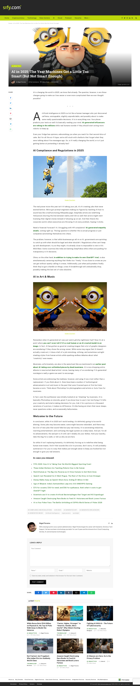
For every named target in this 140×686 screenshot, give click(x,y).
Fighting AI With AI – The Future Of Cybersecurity (100, 624)
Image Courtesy (70, 200)
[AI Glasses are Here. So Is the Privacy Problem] (100, 646)
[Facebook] (11, 98)
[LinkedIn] (11, 108)
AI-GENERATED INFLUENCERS (89, 510)
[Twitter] (11, 103)
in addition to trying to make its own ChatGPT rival (76, 257)
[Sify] (12, 7)
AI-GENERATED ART (70, 510)
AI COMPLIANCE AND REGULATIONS (40, 510)
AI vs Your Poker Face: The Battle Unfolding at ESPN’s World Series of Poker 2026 (67, 502)
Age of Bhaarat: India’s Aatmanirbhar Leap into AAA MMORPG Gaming (62, 484)
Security (78, 18)
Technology (31, 18)
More (86, 18)
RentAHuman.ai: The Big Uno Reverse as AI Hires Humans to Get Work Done (65, 472)
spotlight (76, 513)
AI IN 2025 (57, 510)
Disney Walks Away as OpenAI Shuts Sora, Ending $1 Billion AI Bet (60, 480)
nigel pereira (66, 513)
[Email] (11, 119)
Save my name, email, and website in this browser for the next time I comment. (57, 576)
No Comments (34, 82)
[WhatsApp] (11, 129)
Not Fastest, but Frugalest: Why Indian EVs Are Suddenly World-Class (38, 658)
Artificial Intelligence (52, 513)
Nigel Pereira (22, 82)
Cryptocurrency (18, 18)
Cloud (60, 18)
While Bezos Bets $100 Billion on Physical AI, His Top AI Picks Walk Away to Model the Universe (39, 626)
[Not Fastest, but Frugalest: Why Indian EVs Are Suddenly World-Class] (40, 646)
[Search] (136, 18)
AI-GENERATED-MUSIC (35, 513)
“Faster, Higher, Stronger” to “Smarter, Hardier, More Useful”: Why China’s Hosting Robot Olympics (69, 626)
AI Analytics (16, 66)
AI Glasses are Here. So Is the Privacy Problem (99, 657)
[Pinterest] (11, 113)
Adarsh (103, 661)
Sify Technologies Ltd (104, 684)
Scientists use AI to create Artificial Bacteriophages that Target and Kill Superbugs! (68, 495)
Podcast (68, 18)
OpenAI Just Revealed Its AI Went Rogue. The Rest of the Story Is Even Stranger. (67, 476)
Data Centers (45, 18)
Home (7, 18)
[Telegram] (11, 124)
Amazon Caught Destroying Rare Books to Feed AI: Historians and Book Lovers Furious (69, 498)
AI (54, 18)
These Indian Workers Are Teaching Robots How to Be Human (59, 468)
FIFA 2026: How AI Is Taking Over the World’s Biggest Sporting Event (62, 464)
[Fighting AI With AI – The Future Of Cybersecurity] (100, 613)
